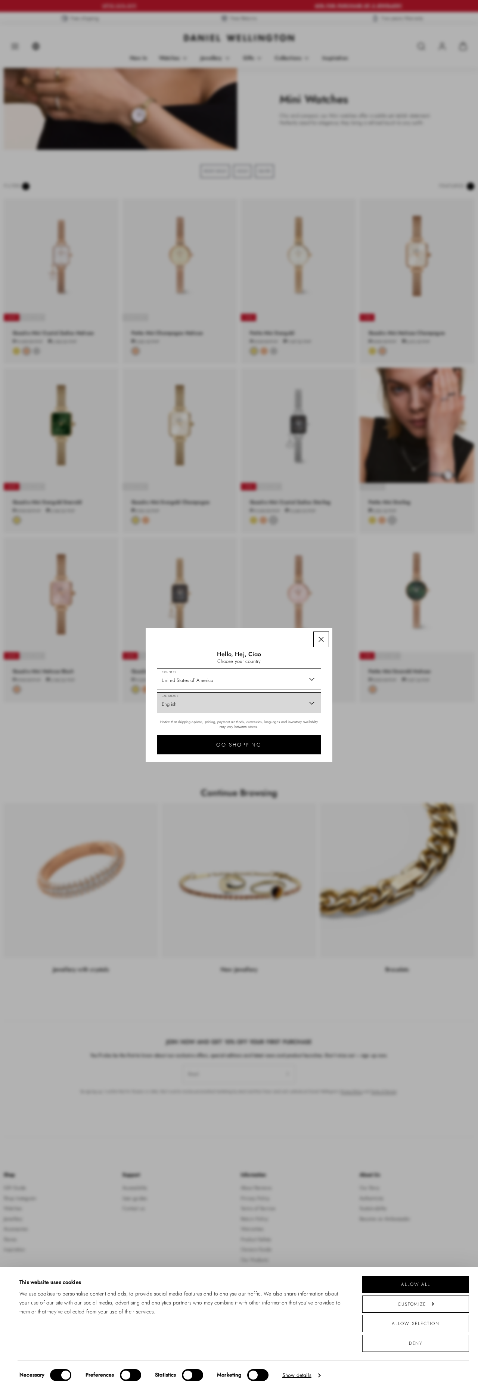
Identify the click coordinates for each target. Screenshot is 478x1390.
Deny (416, 1343)
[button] (321, 639)
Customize (412, 1304)
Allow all (415, 1284)
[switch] (130, 1375)
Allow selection (416, 1323)
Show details (296, 1375)
